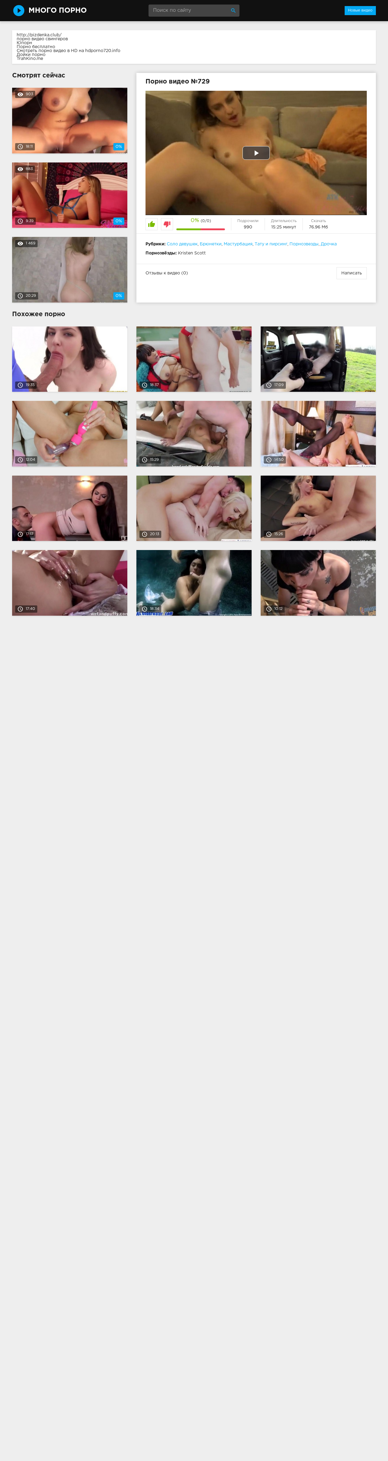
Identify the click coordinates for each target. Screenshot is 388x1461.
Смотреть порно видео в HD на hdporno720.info (68, 51)
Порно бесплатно (36, 47)
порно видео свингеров (42, 39)
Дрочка (329, 244)
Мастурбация (238, 244)
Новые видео (360, 10)
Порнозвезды (304, 244)
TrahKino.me (30, 59)
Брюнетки (211, 244)
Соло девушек (182, 244)
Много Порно (57, 10)
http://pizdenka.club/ (39, 35)
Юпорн (24, 43)
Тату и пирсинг (271, 244)
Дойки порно (31, 55)
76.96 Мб (318, 227)
